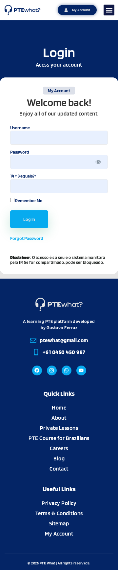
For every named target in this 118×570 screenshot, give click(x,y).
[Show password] (98, 162)
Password (19, 151)
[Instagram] (52, 370)
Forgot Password (26, 238)
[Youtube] (81, 370)
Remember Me (28, 200)
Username (20, 127)
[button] (109, 10)
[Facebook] (37, 370)
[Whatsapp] (66, 370)
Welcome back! (59, 102)
